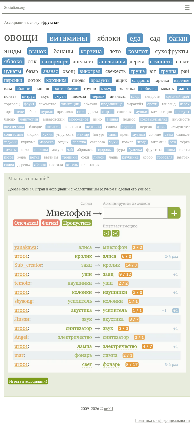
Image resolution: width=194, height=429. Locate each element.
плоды (78, 80)
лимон (99, 157)
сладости (152, 96)
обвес (32, 111)
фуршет (128, 126)
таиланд (169, 104)
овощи (21, 36)
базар (32, 71)
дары (161, 126)
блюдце (35, 126)
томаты (10, 149)
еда (135, 38)
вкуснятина (14, 126)
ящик (121, 80)
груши (90, 88)
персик (146, 126)
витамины (69, 38)
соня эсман (13, 134)
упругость (65, 134)
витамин (158, 142)
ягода (142, 142)
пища (170, 149)
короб (148, 157)
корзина (91, 51)
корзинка (56, 80)
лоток (34, 80)
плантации (70, 104)
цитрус (28, 96)
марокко (46, 142)
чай (70, 149)
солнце (155, 134)
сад (155, 38)
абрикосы (85, 149)
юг (153, 71)
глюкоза (78, 96)
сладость (140, 80)
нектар (83, 134)
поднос (129, 119)
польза (10, 96)
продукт (182, 111)
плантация (90, 164)
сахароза (97, 142)
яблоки (108, 38)
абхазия (90, 104)
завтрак (183, 157)
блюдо (9, 119)
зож (173, 142)
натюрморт (55, 61)
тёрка (185, 142)
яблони (24, 88)
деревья (24, 164)
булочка (135, 149)
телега (184, 149)
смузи (60, 96)
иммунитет (180, 126)
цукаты (12, 71)
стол (81, 111)
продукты (101, 80)
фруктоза (154, 149)
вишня (112, 119)
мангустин (29, 119)
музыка (138, 134)
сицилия (124, 111)
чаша (113, 157)
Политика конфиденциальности (162, 420)
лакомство (47, 104)
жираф (107, 111)
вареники (73, 126)
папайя (42, 88)
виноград (90, 71)
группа (168, 71)
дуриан (47, 111)
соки (85, 157)
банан (178, 38)
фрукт (29, 104)
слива (9, 164)
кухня (47, 134)
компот (138, 51)
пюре (8, 157)
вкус (45, 96)
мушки (141, 111)
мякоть (167, 88)
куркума (28, 142)
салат (182, 61)
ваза (8, 88)
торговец (12, 104)
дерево (138, 61)
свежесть (115, 71)
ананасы (118, 96)
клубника (130, 157)
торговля (164, 157)
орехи (152, 104)
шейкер (53, 126)
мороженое (78, 119)
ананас (50, 71)
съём (169, 134)
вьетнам (51, 157)
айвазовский (54, 119)
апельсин (84, 61)
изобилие (148, 88)
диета (93, 111)
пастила (56, 164)
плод (135, 96)
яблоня (40, 164)
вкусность (181, 119)
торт (8, 111)
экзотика (127, 88)
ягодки (33, 134)
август (57, 149)
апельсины (112, 61)
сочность (161, 61)
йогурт (99, 134)
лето (115, 51)
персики (13, 80)
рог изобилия (66, 88)
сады (112, 134)
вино (97, 119)
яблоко (13, 61)
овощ (69, 71)
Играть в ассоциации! (28, 381)
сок (32, 61)
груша (138, 71)
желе (19, 111)
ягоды (12, 51)
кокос (25, 149)
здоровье (104, 149)
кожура (107, 88)
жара (21, 157)
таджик (10, 142)
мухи (113, 142)
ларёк (184, 104)
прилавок (65, 111)
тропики (69, 157)
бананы (63, 51)
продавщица (112, 104)
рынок (37, 51)
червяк (98, 96)
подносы (93, 126)
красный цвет (177, 96)
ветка (34, 157)
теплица (41, 149)
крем (124, 134)
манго (183, 88)
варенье (181, 80)
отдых (63, 142)
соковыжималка (153, 119)
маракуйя (135, 104)
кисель (72, 164)
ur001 (108, 408)
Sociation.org (14, 7)
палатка (79, 142)
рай (185, 71)
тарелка (161, 80)
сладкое (182, 134)
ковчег (127, 142)
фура (120, 149)
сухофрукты (171, 51)
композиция (161, 111)
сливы (111, 126)
